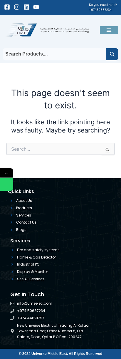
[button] (109, 30)
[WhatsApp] (6, 184)
